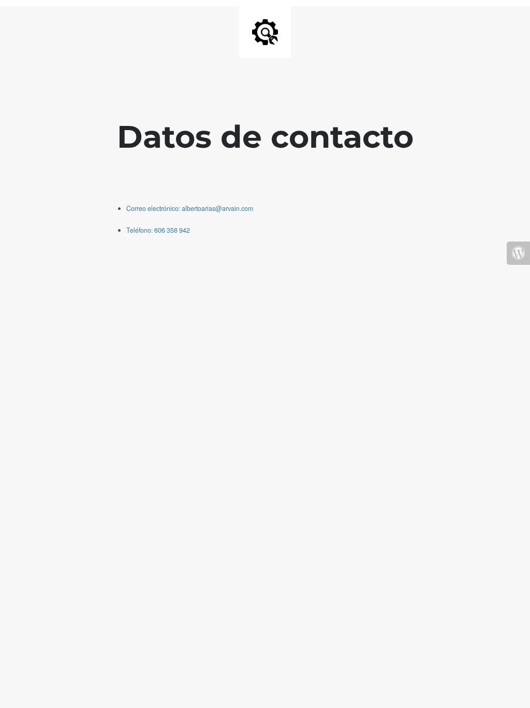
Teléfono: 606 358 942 (158, 230)
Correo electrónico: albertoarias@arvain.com (189, 208)
